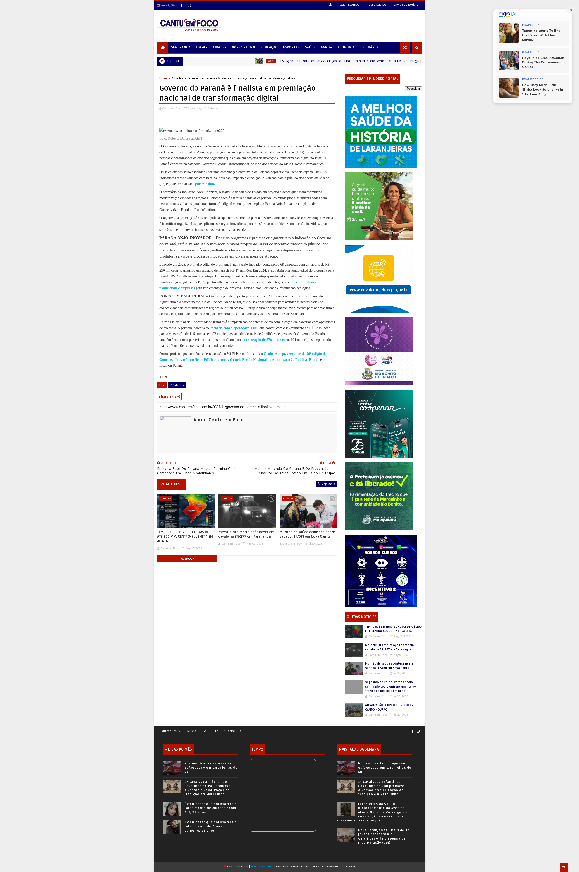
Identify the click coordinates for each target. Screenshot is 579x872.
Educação (269, 47)
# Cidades (177, 385)
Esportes (291, 47)
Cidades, (214, 108)
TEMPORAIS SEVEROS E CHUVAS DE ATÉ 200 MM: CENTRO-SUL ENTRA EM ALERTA (185, 536)
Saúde (310, 47)
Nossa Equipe (376, 5)
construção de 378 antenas (264, 340)
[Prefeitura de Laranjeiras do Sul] (381, 131)
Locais (201, 47)
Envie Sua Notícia (405, 5)
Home (163, 78)
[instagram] (189, 5)
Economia (346, 47)
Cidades (219, 47)
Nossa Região (243, 47)
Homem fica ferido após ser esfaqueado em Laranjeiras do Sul (210, 767)
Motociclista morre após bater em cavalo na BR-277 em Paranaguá (246, 534)
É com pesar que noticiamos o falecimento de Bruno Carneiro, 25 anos (210, 826)
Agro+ (326, 47)
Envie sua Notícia (228, 731)
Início (328, 5)
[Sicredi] (379, 206)
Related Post (171, 484)
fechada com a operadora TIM (234, 328)
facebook (186, 559)
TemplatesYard (261, 866)
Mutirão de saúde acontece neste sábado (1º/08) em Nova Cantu (307, 534)
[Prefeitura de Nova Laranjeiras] (379, 278)
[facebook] (181, 5)
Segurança (180, 47)
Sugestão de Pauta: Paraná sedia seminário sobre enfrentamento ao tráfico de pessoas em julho (390, 686)
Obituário (369, 47)
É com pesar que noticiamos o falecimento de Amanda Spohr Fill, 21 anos (210, 808)
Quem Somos (349, 5)
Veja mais (328, 484)
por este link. (205, 184)
